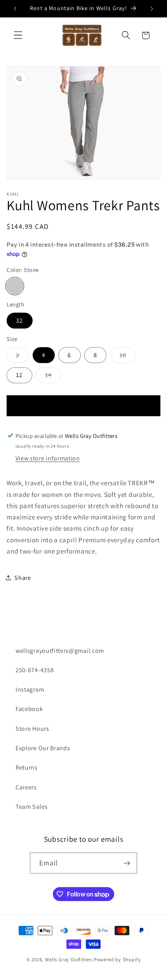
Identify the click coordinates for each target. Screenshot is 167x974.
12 (19, 375)
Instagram (30, 689)
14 (53, 376)
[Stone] (15, 286)
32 (19, 321)
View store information (48, 458)
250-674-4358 (35, 670)
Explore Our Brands (43, 748)
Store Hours (32, 729)
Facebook (29, 709)
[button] (18, 35)
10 (128, 357)
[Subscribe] (127, 863)
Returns (27, 767)
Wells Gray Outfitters (69, 959)
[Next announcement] (151, 8)
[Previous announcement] (15, 8)
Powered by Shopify (117, 959)
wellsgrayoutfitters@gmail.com (60, 651)
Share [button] (22, 578)
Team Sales (32, 807)
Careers (26, 787)
